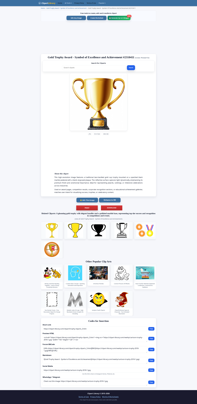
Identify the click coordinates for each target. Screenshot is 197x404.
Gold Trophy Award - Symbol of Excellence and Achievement (66, 8)
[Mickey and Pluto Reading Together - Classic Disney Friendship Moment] (52, 273)
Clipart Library (93, 393)
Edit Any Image (76, 18)
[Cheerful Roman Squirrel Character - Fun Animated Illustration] (122, 299)
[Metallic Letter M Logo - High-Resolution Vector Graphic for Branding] (75, 299)
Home (60, 3)
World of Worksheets (110, 397)
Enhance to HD (110, 200)
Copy (151, 329)
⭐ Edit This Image (87, 200)
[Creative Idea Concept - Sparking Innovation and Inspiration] (75, 273)
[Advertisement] (98, 37)
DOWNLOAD (111, 208)
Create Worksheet (96, 18)
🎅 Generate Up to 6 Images (120, 17)
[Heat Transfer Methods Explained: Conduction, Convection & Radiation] (145, 273)
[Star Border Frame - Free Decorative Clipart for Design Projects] (52, 299)
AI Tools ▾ (68, 3)
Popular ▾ (102, 3)
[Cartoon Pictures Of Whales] (122, 273)
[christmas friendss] (98, 273)
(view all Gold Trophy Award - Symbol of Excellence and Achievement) (98, 219)
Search (131, 67)
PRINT (87, 208)
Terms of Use (91, 3)
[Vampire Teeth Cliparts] (98, 299)
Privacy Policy (79, 3)
